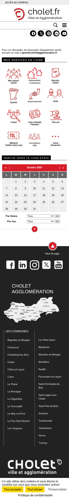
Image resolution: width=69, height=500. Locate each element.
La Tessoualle (15, 406)
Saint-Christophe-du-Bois (49, 386)
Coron (11, 376)
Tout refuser (35, 489)
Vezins (42, 435)
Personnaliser (57, 489)
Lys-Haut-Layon (46, 339)
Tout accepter (13, 489)
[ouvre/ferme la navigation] (64, 25)
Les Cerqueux (15, 428)
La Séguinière (15, 399)
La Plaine (12, 384)
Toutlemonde (45, 420)
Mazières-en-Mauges (49, 354)
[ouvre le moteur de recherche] (55, 25)
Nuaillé (42, 369)
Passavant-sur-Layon (49, 376)
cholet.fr (44, 12)
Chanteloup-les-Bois (18, 354)
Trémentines (45, 428)
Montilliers (43, 362)
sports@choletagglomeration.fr (39, 52)
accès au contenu (16, 2)
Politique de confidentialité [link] (35, 495)
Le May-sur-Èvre (16, 413)
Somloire (43, 413)
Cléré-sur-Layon (16, 369)
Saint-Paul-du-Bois (48, 406)
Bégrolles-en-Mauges (19, 340)
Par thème (11, 216)
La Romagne (14, 391)
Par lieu (11, 221)
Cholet (11, 362)
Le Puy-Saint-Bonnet (19, 421)
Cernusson (13, 347)
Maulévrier (43, 347)
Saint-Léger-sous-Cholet (47, 397)
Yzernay (42, 443)
